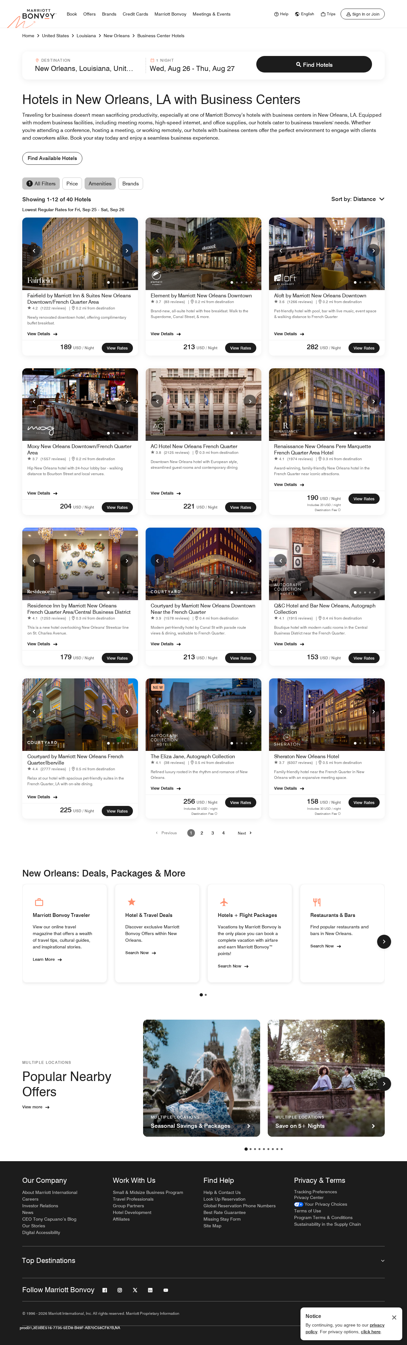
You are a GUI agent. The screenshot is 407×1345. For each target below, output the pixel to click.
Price (72, 184)
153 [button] (312, 657)
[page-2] (206, 995)
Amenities (100, 184)
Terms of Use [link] (307, 1210)
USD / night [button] (83, 347)
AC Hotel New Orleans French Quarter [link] (194, 446)
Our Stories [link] (33, 1225)
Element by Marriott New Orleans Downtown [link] (201, 296)
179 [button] (66, 657)
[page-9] (282, 1149)
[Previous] (33, 250)
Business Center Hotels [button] (160, 35)
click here (371, 1331)
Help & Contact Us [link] (222, 1192)
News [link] (27, 1212)
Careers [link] (30, 1199)
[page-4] (259, 1149)
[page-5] (264, 1149)
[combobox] (88, 65)
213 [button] (189, 347)
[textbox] (88, 68)
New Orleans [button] (117, 35)
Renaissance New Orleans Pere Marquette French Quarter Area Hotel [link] (322, 449)
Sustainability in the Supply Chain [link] (327, 1224)
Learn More (44, 959)
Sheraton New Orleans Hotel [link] (306, 756)
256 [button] (189, 801)
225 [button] (66, 810)
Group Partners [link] (128, 1205)
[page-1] (201, 995)
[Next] (126, 250)
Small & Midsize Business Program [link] (148, 1192)
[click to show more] (384, 942)
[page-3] (255, 1149)
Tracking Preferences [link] (315, 1191)
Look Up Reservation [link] (224, 1199)
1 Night (165, 60)
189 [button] (66, 347)
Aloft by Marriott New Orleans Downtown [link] (320, 296)
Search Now (137, 952)
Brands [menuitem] (109, 14)
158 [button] (312, 801)
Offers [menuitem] (89, 14)
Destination (56, 60)
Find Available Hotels (52, 158)
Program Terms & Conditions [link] (323, 1217)
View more (32, 1106)
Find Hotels (318, 64)
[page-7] (273, 1149)
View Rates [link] (117, 347)
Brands (130, 184)
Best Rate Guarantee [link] (225, 1212)
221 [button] (189, 506)
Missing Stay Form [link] (222, 1219)
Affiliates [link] (121, 1219)
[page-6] (268, 1149)
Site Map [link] (212, 1225)
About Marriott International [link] (49, 1192)
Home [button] (28, 35)
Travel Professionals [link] (133, 1199)
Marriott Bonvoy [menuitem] (170, 14)
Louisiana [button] (86, 35)
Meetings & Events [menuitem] (212, 14)
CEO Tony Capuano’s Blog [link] (49, 1219)
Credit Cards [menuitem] (135, 14)
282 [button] (312, 347)
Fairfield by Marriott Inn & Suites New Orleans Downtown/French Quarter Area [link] (79, 299)
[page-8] (277, 1149)
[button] (369, 199)
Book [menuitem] (72, 14)
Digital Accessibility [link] (41, 1232)
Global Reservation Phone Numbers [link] (240, 1205)
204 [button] (66, 506)
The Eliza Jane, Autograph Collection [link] (193, 756)
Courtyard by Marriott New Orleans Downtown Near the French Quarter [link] (203, 609)
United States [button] (55, 35)
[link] (280, 14)
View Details (38, 333)
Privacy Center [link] (309, 1197)
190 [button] (312, 497)
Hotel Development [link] (132, 1212)
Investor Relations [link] (40, 1205)
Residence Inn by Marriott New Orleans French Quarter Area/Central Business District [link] (79, 609)
